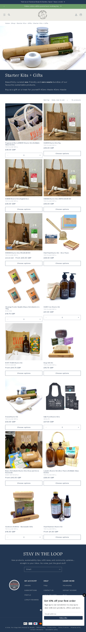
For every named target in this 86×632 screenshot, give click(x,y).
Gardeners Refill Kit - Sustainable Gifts (19, 527)
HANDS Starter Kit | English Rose (17, 199)
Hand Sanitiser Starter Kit (53, 527)
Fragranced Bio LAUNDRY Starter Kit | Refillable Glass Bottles (22, 144)
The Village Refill (16, 627)
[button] (4, 14)
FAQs (45, 585)
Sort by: (47, 100)
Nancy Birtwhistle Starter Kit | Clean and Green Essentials (22, 472)
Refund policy (41, 627)
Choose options (62, 153)
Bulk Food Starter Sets (52, 417)
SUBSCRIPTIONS (30, 590)
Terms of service (63, 627)
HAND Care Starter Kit (52, 307)
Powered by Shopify (28, 627)
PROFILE (27, 595)
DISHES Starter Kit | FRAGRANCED (18, 253)
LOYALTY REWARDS (31, 600)
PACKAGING (67, 585)
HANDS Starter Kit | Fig (52, 143)
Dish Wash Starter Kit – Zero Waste (56, 253)
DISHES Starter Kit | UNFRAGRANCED (57, 199)
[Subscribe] (59, 569)
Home (7, 23)
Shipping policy (76, 627)
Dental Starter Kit (11, 417)
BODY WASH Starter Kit (14, 363)
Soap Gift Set (48, 363)
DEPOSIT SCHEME (70, 590)
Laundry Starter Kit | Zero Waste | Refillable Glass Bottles (61, 472)
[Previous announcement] (4, 6)
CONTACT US (48, 590)
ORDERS (27, 585)
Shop (13, 23)
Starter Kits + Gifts (24, 23)
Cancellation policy (52, 629)
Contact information (36, 629)
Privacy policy (51, 627)
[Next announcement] (82, 6)
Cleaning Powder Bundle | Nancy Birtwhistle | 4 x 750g (22, 308)
